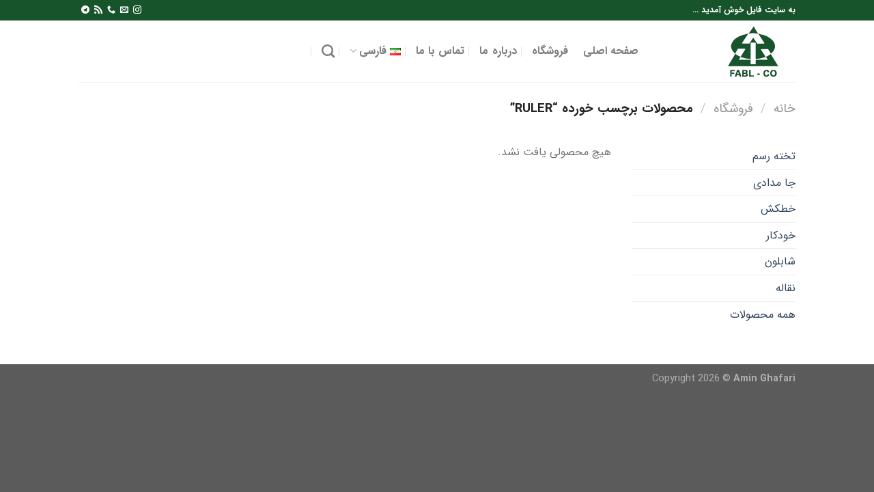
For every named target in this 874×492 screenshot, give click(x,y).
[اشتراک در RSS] (98, 10)
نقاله (785, 288)
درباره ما (497, 50)
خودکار (780, 235)
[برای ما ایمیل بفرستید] (124, 10)
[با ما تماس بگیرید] (111, 10)
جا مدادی (774, 182)
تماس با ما (440, 50)
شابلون (780, 261)
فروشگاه (550, 50)
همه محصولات (762, 314)
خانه (784, 109)
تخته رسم (773, 156)
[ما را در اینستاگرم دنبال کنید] (137, 10)
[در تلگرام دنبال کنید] (85, 10)
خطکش (778, 208)
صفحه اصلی (610, 50)
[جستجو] (328, 51)
